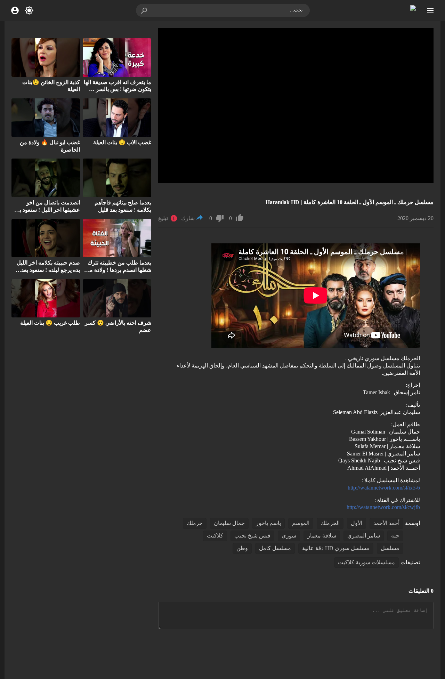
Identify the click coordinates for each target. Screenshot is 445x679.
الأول (356, 523)
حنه (395, 536)
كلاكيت (215, 536)
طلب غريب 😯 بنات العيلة (50, 323)
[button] (144, 10)
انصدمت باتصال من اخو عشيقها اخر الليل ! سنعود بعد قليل (47, 210)
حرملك (195, 523)
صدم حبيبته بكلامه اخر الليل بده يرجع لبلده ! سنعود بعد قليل (48, 270)
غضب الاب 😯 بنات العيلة (122, 142)
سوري (289, 536)
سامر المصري (363, 536)
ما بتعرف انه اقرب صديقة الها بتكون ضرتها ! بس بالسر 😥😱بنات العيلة (117, 89)
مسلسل (390, 548)
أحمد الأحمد (386, 523)
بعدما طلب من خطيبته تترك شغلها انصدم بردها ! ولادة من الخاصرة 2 (118, 270)
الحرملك (330, 523)
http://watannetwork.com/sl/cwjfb (383, 507)
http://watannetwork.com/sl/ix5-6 (384, 488)
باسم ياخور (268, 523)
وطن (242, 548)
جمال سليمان (229, 523)
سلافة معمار (321, 536)
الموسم (300, 523)
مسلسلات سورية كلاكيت (366, 562)
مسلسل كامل (275, 548)
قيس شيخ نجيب (252, 536)
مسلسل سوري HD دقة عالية (336, 548)
